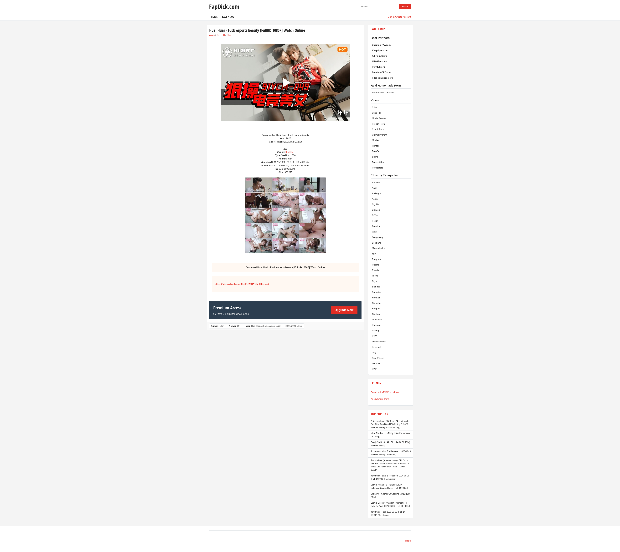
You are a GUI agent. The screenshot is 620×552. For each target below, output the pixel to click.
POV (374, 336)
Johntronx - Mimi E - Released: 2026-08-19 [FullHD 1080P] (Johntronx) (391, 453)
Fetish (375, 221)
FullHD (289, 152)
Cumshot (376, 303)
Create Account (403, 16)
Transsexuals (379, 341)
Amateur (376, 182)
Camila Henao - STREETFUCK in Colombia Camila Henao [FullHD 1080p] (389, 486)
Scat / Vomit (378, 358)
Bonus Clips (378, 162)
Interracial (377, 319)
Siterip (375, 156)
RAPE (375, 369)
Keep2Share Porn (380, 399)
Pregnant (376, 259)
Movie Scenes (379, 118)
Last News (228, 17)
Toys (374, 281)
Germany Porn (379, 134)
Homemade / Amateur (383, 92)
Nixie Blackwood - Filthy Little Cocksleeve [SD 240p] (390, 435)
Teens (375, 275)
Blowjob (376, 210)
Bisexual (376, 347)
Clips (229, 35)
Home (214, 17)
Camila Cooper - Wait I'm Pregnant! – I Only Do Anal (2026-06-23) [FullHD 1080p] (390, 504)
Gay (374, 352)
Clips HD (221, 35)
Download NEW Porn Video (385, 392)
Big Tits (375, 204)
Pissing (375, 264)
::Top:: (408, 540)
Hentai (375, 145)
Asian (212, 35)
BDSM (375, 215)
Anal (374, 188)
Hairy (374, 231)
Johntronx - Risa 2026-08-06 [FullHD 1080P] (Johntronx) (388, 513)
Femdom (376, 226)
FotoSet (376, 151)
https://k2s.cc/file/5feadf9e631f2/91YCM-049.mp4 (242, 284)
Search (405, 6)
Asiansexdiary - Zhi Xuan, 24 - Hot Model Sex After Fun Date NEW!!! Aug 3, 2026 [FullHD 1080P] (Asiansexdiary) (390, 424)
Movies (375, 140)
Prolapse (376, 325)
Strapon (376, 308)
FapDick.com (224, 6)
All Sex (264, 326)
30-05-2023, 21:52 (293, 326)
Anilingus (376, 193)
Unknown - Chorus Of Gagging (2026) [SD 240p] (390, 495)
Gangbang (377, 237)
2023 (278, 326)
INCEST (376, 363)
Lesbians (376, 242)
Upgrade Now (344, 310)
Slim (222, 326)
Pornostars (377, 167)
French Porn (378, 124)
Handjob (376, 297)
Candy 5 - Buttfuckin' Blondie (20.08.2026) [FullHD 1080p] (390, 444)
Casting (376, 314)
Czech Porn (378, 129)
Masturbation (378, 248)
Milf (374, 253)
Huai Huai (255, 326)
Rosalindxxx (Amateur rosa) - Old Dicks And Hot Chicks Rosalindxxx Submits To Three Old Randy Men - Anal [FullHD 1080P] (390, 465)
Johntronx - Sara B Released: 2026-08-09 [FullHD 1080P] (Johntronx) (390, 477)
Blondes (376, 286)
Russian (376, 270)
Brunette (376, 292)
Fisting (375, 330)
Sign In (391, 16)
